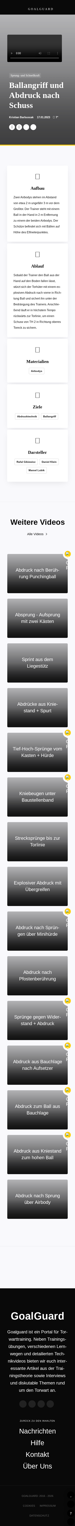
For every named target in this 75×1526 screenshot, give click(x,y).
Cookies (29, 1505)
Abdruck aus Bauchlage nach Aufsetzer (37, 1065)
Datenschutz (39, 1515)
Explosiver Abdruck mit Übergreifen (37, 886)
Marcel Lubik (37, 470)
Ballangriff (49, 416)
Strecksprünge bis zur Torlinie (37, 841)
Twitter (12, 127)
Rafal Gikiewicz (26, 461)
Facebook (19, 127)
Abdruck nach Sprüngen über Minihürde (37, 931)
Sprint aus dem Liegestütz (37, 663)
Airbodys (36, 371)
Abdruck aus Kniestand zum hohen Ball (37, 1154)
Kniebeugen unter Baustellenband (37, 797)
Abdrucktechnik (27, 416)
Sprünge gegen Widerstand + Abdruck (37, 1020)
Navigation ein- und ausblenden (66, 7)
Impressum (48, 1505)
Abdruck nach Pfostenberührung (37, 975)
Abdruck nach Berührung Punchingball (37, 573)
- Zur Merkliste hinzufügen (70, 1495)
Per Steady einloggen (70, 1521)
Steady (50, 1404)
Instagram (41, 1404)
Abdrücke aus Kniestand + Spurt (37, 707)
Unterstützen (26, 127)
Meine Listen (70, 1504)
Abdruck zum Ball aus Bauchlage (37, 1110)
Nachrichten (37, 1431)
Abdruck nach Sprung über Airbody (37, 1199)
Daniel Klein (49, 461)
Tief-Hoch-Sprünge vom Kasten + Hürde (37, 752)
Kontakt (37, 1454)
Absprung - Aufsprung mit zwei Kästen (37, 618)
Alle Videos (35, 534)
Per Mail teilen (33, 127)
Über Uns (37, 1466)
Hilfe (70, 1513)
